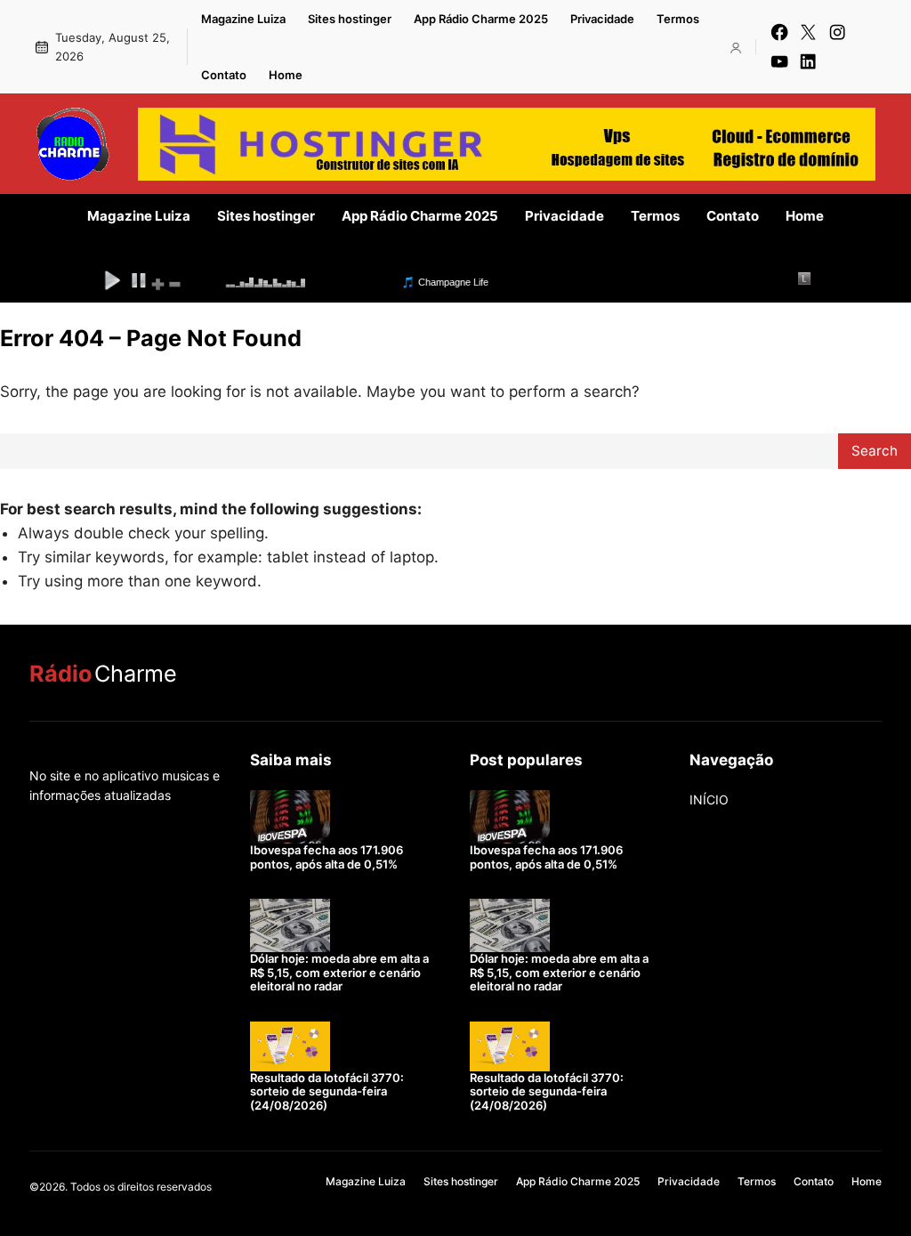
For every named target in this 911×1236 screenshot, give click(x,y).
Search (874, 450)
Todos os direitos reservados (141, 1186)
